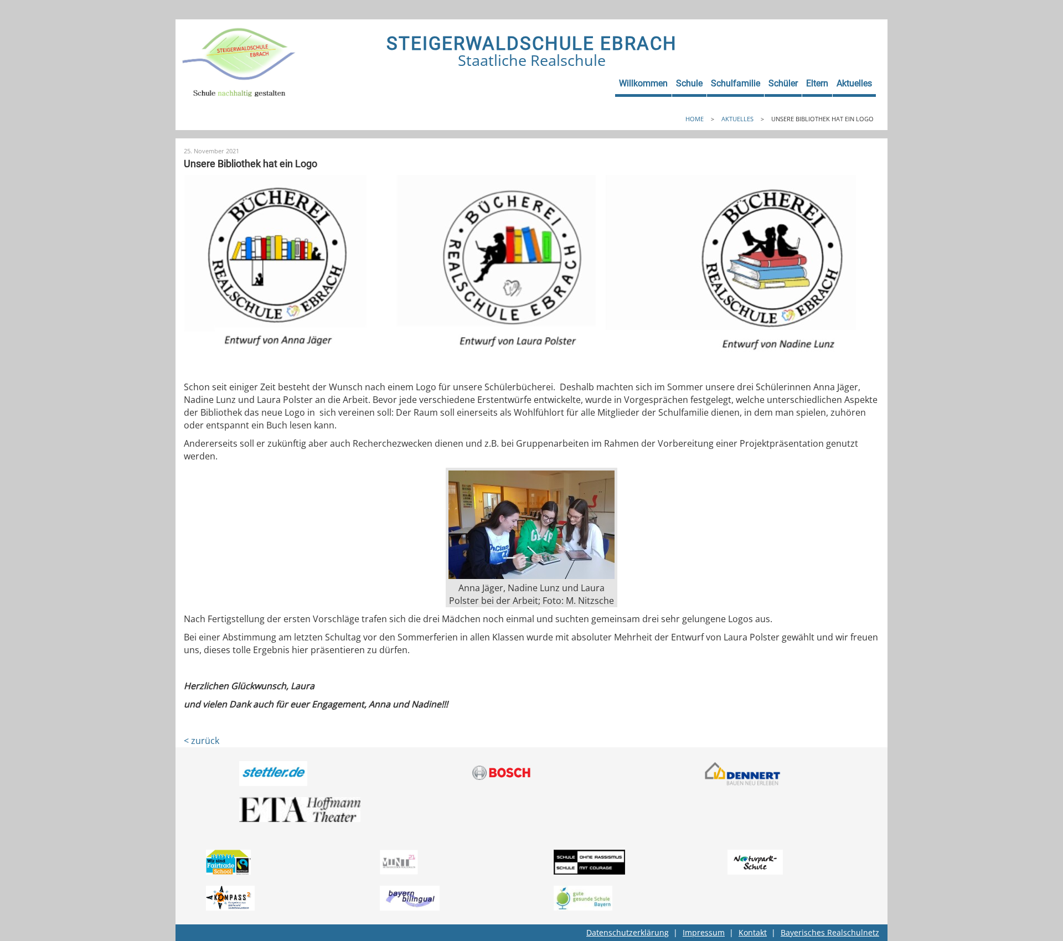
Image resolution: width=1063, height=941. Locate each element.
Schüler (783, 83)
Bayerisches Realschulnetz (830, 932)
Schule (689, 83)
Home (694, 119)
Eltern (817, 83)
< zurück (201, 741)
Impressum (704, 932)
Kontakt (753, 932)
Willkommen (643, 83)
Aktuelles (854, 83)
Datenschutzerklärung (627, 932)
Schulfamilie (735, 83)
